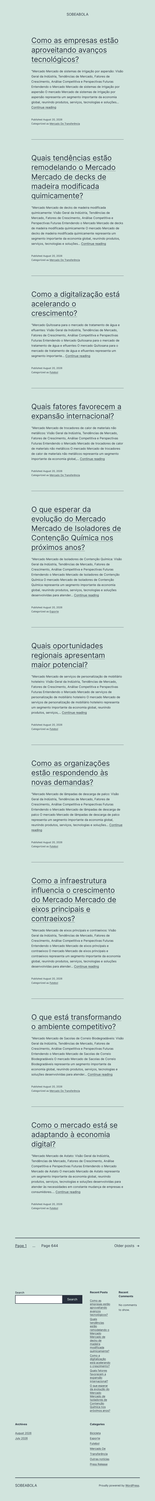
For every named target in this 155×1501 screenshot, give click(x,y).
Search (19, 1292)
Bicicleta (95, 1433)
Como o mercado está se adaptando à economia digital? (74, 1134)
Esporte (54, 611)
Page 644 (49, 1246)
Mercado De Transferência (65, 123)
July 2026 (21, 1438)
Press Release (98, 1464)
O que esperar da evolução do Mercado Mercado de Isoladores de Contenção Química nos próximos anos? (76, 528)
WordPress (132, 1485)
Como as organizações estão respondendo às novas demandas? (70, 773)
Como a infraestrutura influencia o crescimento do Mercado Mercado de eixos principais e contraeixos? (73, 899)
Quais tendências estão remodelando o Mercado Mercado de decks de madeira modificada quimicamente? (73, 176)
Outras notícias (99, 1459)
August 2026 (23, 1433)
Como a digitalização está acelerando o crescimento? (75, 304)
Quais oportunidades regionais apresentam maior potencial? (68, 655)
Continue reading (43, 107)
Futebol (54, 372)
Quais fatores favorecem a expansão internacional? (99, 1376)
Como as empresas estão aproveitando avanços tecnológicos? (75, 50)
